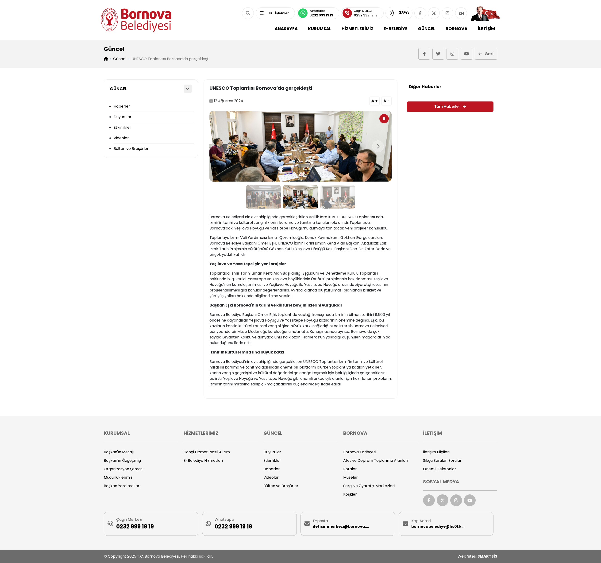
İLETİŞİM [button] (486, 28)
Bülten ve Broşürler (131, 148)
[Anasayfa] (136, 20)
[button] (248, 13)
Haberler (122, 106)
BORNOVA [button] (456, 28)
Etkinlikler (122, 127)
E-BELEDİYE (396, 28)
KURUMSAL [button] (319, 28)
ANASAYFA (286, 28)
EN (461, 13)
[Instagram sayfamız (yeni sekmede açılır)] (447, 13)
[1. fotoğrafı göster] (263, 197)
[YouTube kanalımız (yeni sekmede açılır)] (466, 54)
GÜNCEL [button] (426, 28)
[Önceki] (223, 146)
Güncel (119, 59)
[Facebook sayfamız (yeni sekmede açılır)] (420, 13)
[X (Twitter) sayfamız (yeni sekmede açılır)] (434, 13)
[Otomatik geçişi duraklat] (384, 118)
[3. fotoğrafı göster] (337, 197)
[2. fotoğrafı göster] (300, 197)
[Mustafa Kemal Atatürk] (485, 13)
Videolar (121, 138)
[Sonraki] (378, 146)
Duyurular (122, 117)
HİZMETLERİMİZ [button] (357, 28)
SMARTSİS (487, 556)
